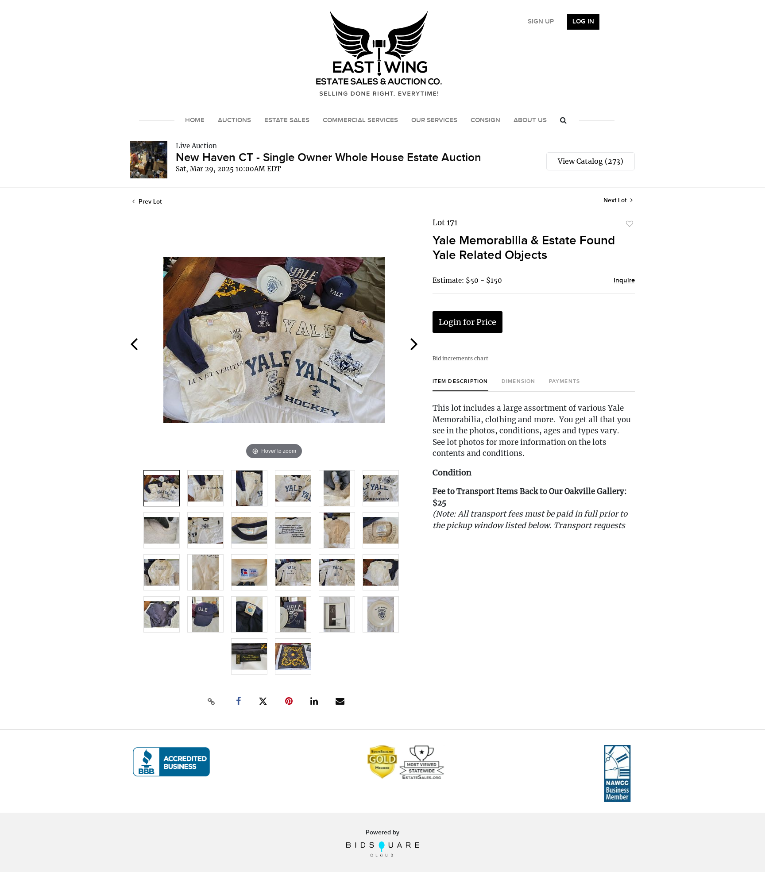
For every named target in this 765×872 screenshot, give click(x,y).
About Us (530, 120)
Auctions (234, 120)
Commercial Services (360, 120)
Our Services (434, 120)
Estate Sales (286, 120)
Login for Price (467, 322)
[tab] (460, 384)
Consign (485, 120)
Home (195, 120)
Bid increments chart (460, 358)
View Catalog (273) (590, 161)
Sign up (541, 22)
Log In (583, 22)
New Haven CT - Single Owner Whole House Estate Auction (328, 158)
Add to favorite (629, 224)
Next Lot (615, 200)
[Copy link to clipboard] (211, 701)
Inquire (624, 281)
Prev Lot (149, 201)
